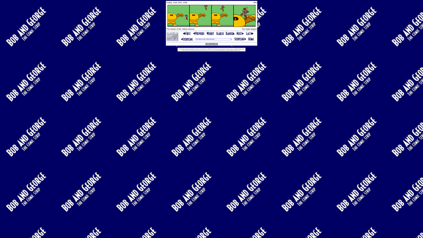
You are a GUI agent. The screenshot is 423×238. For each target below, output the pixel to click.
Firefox (228, 49)
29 (169, 34)
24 (176, 38)
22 (173, 38)
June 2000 (172, 32)
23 (174, 38)
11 (167, 37)
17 (176, 37)
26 (169, 40)
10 (176, 35)
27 (170, 40)
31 (171, 34)
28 (167, 34)
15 (173, 37)
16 (174, 37)
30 (170, 34)
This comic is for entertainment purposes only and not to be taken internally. (201, 50)
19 (169, 38)
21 (171, 38)
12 (169, 37)
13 (170, 37)
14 (171, 37)
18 (167, 38)
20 (170, 38)
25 (167, 40)
